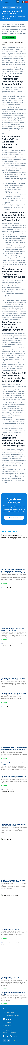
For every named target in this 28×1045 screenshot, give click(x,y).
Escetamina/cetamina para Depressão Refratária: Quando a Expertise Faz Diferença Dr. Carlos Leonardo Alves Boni (14, 571)
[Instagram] (23, 2)
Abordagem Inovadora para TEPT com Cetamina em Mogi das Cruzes (13, 881)
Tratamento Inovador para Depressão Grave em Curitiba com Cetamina (13, 679)
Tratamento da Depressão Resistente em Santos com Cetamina (13, 629)
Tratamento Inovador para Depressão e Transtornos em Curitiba (13, 825)
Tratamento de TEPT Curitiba (10, 929)
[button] (17, 1)
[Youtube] (26, 2)
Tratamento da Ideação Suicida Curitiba (13, 776)
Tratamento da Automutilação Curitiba (13, 693)
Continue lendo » (4, 583)
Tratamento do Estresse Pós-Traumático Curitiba (10, 978)
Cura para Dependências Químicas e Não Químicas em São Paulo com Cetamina (14, 748)
